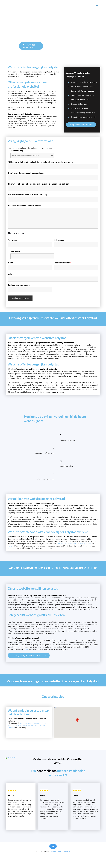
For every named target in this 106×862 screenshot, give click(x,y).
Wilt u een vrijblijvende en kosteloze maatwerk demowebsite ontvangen (40, 162)
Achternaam (60, 240)
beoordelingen (47, 771)
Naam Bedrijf (16, 251)
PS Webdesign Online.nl (60, 851)
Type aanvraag (17, 151)
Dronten (37, 723)
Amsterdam (61, 544)
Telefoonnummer (62, 263)
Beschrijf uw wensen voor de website (24, 206)
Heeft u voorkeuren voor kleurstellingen (26, 173)
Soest (44, 723)
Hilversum (26, 725)
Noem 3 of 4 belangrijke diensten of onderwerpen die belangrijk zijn (38, 184)
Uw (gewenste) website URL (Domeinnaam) (27, 195)
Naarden (11, 728)
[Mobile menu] (97, 4)
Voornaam (13, 240)
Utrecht (89, 544)
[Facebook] (50, 855)
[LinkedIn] (56, 855)
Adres (11, 274)
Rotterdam (71, 544)
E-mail (11, 263)
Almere (11, 546)
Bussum (23, 723)
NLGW (25, 649)
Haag (82, 544)
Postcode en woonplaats (19, 285)
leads (10, 548)
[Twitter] (53, 855)
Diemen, (45, 725)
